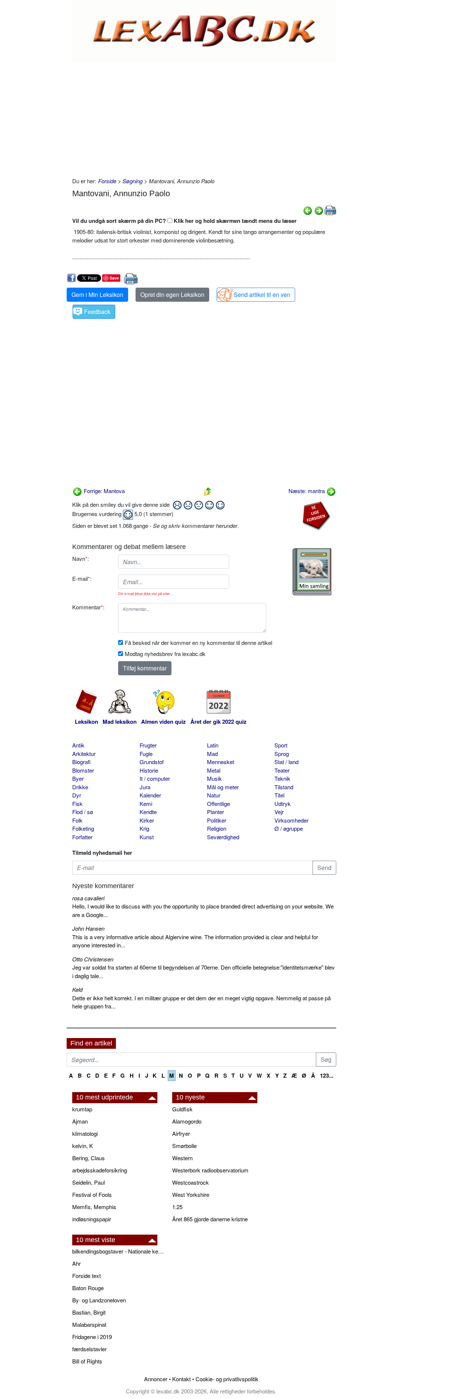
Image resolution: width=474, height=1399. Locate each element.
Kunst (147, 837)
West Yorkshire (190, 1194)
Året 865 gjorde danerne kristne (210, 1219)
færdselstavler (89, 1349)
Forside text (86, 1275)
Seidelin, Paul (88, 1182)
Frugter (148, 745)
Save (114, 278)
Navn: (80, 558)
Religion (216, 828)
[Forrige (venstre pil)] (307, 210)
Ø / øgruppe (288, 828)
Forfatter (82, 837)
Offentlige (218, 803)
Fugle (146, 753)
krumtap (82, 1109)
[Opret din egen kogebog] (312, 572)
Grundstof (152, 762)
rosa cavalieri (88, 898)
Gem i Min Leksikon (97, 294)
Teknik (282, 778)
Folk (77, 820)
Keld (77, 989)
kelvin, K (82, 1145)
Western (182, 1158)
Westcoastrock (190, 1182)
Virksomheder (291, 820)
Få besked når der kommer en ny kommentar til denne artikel (198, 642)
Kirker (147, 820)
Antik (78, 745)
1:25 (177, 1207)
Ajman (80, 1121)
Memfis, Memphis (94, 1207)
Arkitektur (84, 753)
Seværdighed (223, 837)
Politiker (216, 820)
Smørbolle (184, 1145)
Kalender (150, 795)
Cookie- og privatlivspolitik (227, 1379)
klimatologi (85, 1133)
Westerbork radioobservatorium (210, 1170)
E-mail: (81, 578)
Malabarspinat (89, 1324)
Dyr (76, 795)
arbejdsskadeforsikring (99, 1170)
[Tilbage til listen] (208, 491)
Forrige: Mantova (103, 491)
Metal (213, 770)
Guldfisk (182, 1109)
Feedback (97, 311)
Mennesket (220, 762)
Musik (214, 778)
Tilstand (283, 787)
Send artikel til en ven (262, 294)
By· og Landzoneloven (99, 1300)
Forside (107, 181)
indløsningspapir (91, 1219)
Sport (280, 745)
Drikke (80, 787)
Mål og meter (223, 787)
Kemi (146, 803)
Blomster (83, 770)
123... (326, 1075)
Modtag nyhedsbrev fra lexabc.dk (165, 653)
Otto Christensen (92, 959)
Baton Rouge (88, 1288)
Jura (145, 787)
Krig (144, 828)
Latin (212, 745)
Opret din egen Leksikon (172, 294)
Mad (212, 753)
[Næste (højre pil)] (318, 210)
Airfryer (181, 1133)
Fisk (77, 803)
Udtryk (282, 803)
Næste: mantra (307, 491)
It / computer (155, 778)
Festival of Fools (92, 1194)
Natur (213, 795)
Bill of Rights (87, 1361)
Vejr (279, 812)
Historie (149, 770)
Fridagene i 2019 (92, 1337)
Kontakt (181, 1379)
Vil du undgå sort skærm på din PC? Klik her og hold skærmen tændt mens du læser (184, 221)
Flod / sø (82, 812)
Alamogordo (186, 1121)
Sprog (281, 753)
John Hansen (88, 928)
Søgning (133, 181)
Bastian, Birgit (89, 1312)
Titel (279, 795)
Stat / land (286, 762)
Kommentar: (88, 607)
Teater (282, 770)
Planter (215, 812)
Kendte (148, 812)
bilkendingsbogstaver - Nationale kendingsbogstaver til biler (118, 1251)
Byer (78, 778)
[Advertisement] (204, 118)
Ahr (76, 1263)
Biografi (81, 762)
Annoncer (155, 1379)
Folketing (83, 828)
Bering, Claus (88, 1158)
